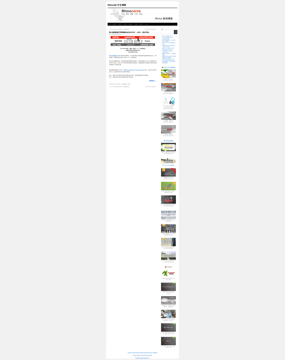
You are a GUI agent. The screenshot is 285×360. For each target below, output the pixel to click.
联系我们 (141, 24)
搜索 (162, 29)
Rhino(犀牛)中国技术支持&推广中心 (142, 358)
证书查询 (136, 24)
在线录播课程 (169, 141)
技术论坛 (125, 24)
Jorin (120, 34)
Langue (146, 24)
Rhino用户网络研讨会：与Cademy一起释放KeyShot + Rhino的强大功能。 (167, 37)
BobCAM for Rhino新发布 (151, 29)
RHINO (134, 355)
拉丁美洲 (147, 355)
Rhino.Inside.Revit (129, 70)
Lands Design (139, 70)
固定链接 (124, 84)
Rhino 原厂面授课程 (169, 67)
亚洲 (151, 355)
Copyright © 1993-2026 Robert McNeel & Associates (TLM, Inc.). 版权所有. (142, 352)
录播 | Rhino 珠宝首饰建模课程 (168, 165)
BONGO (138, 355)
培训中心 (120, 24)
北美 (141, 355)
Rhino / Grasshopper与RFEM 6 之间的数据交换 (119, 29)
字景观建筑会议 (114, 55)
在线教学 (131, 24)
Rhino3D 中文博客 (117, 5)
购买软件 (115, 24)
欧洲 (144, 355)
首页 (110, 24)
